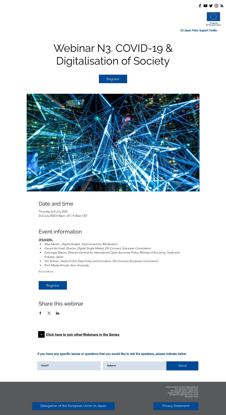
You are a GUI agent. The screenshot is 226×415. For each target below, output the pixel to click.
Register (113, 79)
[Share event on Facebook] (40, 313)
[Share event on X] (49, 313)
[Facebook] (200, 5)
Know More (46, 271)
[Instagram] (216, 5)
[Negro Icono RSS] (221, 5)
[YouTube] (205, 5)
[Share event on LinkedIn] (57, 313)
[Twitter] (211, 5)
